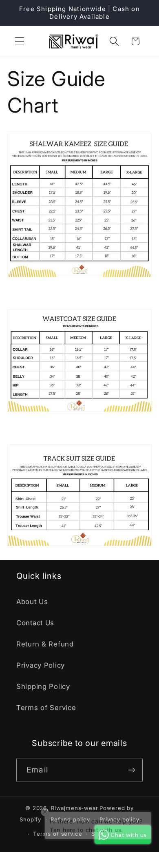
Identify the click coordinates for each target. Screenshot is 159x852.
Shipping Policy (43, 686)
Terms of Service (46, 708)
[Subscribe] (131, 770)
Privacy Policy (40, 665)
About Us (32, 602)
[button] (20, 41)
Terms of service (57, 833)
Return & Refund (45, 644)
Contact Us (35, 623)
